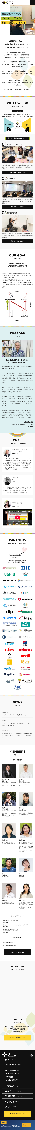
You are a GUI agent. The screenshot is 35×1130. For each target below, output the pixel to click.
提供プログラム (14, 1070)
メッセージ (12, 1086)
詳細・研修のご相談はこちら (17, 172)
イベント (10, 1107)
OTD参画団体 (13, 1096)
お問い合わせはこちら (18, 1037)
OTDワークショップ (17, 735)
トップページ (10, 1060)
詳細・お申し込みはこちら (17, 206)
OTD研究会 (9, 1077)
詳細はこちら (26, 1125)
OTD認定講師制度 (12, 1080)
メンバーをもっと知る (17, 952)
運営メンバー (13, 1102)
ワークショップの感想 (13, 1091)
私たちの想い (13, 1065)
